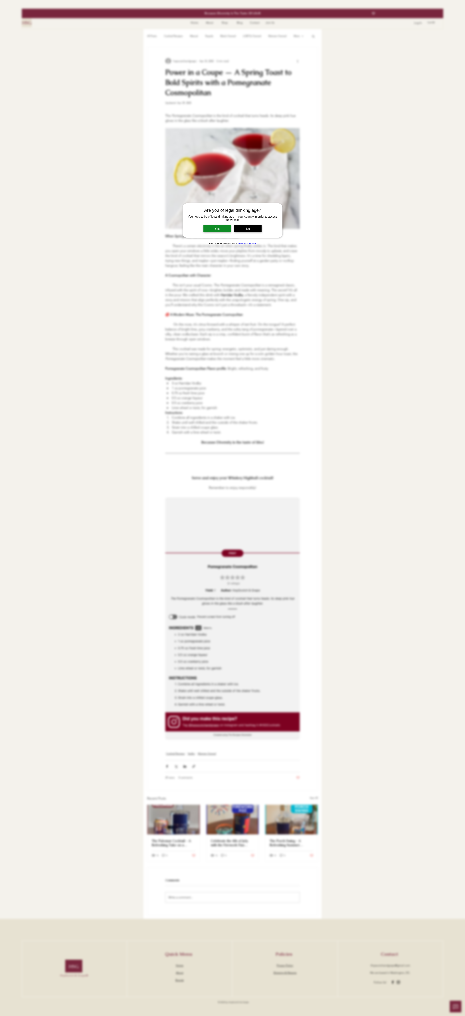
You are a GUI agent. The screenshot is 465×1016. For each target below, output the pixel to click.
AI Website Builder (247, 243)
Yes (217, 228)
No (248, 228)
